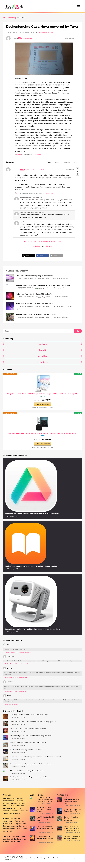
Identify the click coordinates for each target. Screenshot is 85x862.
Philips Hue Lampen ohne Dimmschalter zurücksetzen (28, 729)
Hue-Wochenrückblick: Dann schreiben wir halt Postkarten (45, 838)
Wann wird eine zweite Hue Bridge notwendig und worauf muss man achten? (35, 757)
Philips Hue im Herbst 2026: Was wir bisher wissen (44, 809)
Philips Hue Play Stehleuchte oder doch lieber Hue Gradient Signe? (71, 800)
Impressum (72, 858)
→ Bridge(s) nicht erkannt (10, 704)
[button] (28, 255)
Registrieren (42, 362)
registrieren (37, 246)
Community (11, 18)
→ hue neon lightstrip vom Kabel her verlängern (17, 652)
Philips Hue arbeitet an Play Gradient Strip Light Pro (45, 828)
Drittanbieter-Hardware (46, 33)
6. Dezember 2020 (38, 154)
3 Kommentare (59, 306)
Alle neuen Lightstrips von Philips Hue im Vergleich (27, 771)
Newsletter (42, 344)
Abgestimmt (66, 162)
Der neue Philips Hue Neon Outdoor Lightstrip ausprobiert (72, 818)
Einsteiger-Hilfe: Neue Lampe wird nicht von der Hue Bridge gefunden (33, 722)
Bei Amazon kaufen (43, 404)
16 (19, 38)
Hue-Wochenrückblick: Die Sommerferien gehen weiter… (45, 818)
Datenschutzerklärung (37, 858)
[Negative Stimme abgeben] (77, 174)
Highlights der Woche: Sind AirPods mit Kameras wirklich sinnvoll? (32, 513)
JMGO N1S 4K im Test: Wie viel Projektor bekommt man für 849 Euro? (33, 629)
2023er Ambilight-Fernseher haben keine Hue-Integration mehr (30, 736)
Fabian (47, 278)
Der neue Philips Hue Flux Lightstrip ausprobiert (72, 837)
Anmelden (42, 356)
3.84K (22, 169)
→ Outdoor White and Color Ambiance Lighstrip (17, 664)
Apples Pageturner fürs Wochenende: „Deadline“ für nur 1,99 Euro (31, 566)
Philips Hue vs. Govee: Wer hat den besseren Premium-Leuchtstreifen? (72, 828)
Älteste (49, 162)
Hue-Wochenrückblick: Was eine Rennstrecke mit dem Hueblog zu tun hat (45, 799)
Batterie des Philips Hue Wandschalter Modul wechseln (28, 743)
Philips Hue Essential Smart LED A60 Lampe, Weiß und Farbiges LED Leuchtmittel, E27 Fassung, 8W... (42, 394)
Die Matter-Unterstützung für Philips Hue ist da (25, 750)
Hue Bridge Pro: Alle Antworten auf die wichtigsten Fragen (29, 715)
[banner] (13, 6)
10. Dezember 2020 (48, 193)
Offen (75, 162)
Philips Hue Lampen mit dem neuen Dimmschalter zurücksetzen (31, 764)
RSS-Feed (23, 858)
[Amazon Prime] (42, 396)
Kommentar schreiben (60, 278)
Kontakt (42, 350)
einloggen (49, 246)
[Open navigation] (78, 6)
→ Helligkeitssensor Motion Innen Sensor (15, 677)
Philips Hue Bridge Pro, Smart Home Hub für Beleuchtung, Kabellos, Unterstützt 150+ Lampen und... (42, 433)
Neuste (57, 162)
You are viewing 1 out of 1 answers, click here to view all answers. (42, 241)
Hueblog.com (8, 841)
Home (6, 858)
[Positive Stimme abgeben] (77, 168)
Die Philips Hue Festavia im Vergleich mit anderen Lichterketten (31, 777)
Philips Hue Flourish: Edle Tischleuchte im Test (72, 810)
